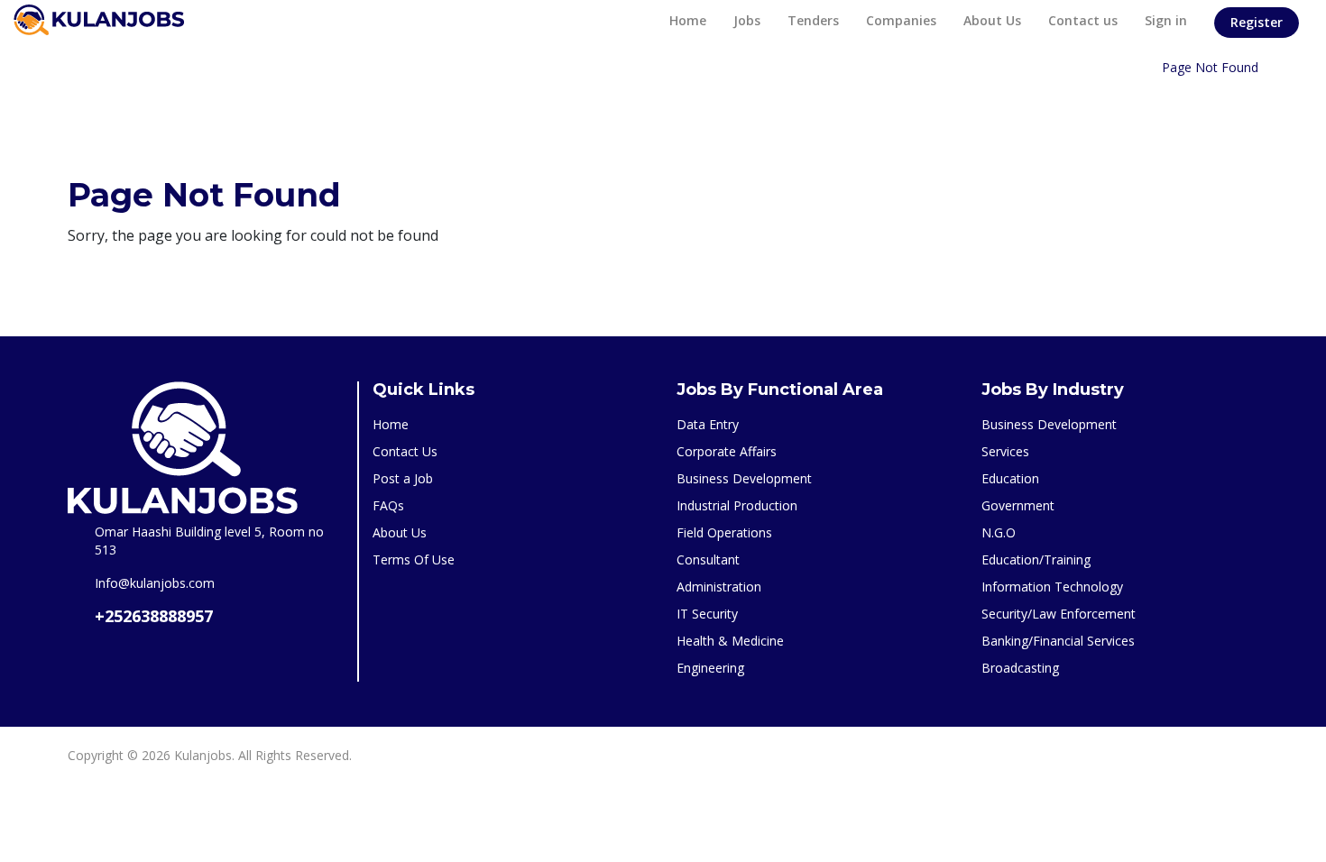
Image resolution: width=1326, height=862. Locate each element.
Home (687, 20)
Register (1256, 22)
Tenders (813, 20)
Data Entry (708, 424)
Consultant (708, 559)
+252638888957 (154, 616)
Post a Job (403, 478)
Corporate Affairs (727, 451)
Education (1010, 478)
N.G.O (998, 532)
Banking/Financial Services (1058, 640)
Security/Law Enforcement (1058, 613)
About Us (992, 20)
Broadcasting (1020, 667)
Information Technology (1052, 586)
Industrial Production (737, 505)
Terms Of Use (414, 559)
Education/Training (1036, 559)
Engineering (710, 667)
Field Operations (724, 532)
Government (1017, 505)
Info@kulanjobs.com (155, 582)
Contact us (1083, 20)
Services (1005, 451)
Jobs (746, 20)
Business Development (744, 478)
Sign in (1166, 20)
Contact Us (405, 451)
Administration (719, 586)
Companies (901, 20)
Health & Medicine (730, 640)
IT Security (707, 613)
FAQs (388, 505)
